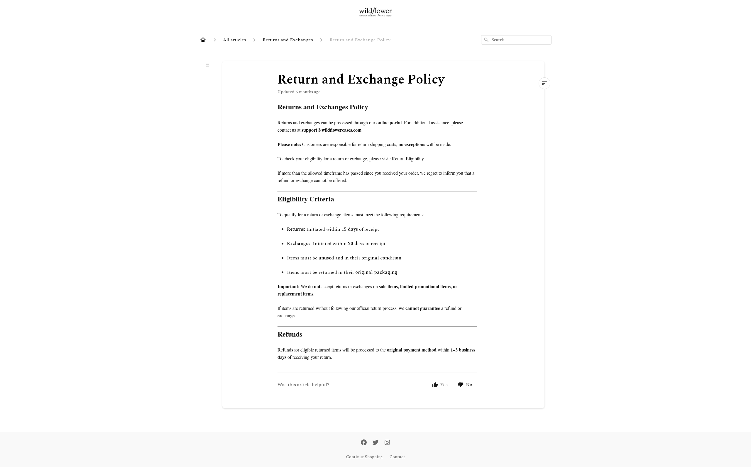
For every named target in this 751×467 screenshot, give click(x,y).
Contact (397, 457)
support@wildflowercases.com (331, 129)
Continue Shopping (364, 457)
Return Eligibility (408, 158)
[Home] (203, 39)
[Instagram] (387, 443)
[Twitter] (375, 443)
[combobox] (516, 40)
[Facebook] (363, 443)
